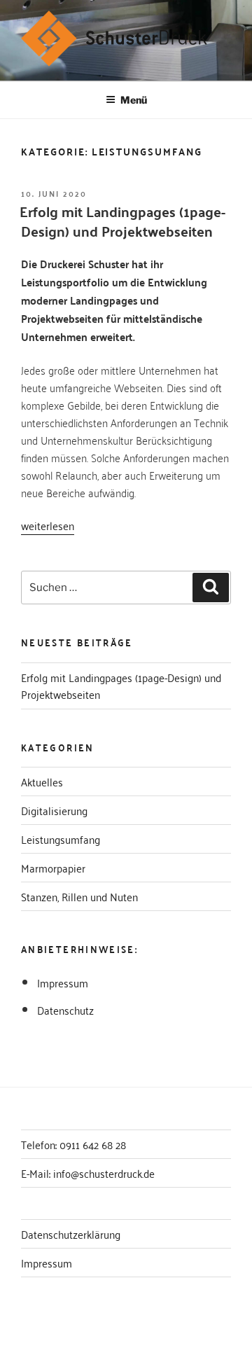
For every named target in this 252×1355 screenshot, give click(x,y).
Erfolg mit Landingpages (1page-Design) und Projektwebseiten (122, 221)
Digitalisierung (54, 810)
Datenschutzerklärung (70, 1234)
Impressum (62, 982)
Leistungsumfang (60, 839)
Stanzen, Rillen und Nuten (79, 896)
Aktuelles (42, 781)
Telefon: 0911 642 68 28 (73, 1144)
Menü (133, 100)
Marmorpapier (53, 867)
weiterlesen (47, 525)
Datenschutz (65, 1010)
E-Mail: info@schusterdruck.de (88, 1173)
